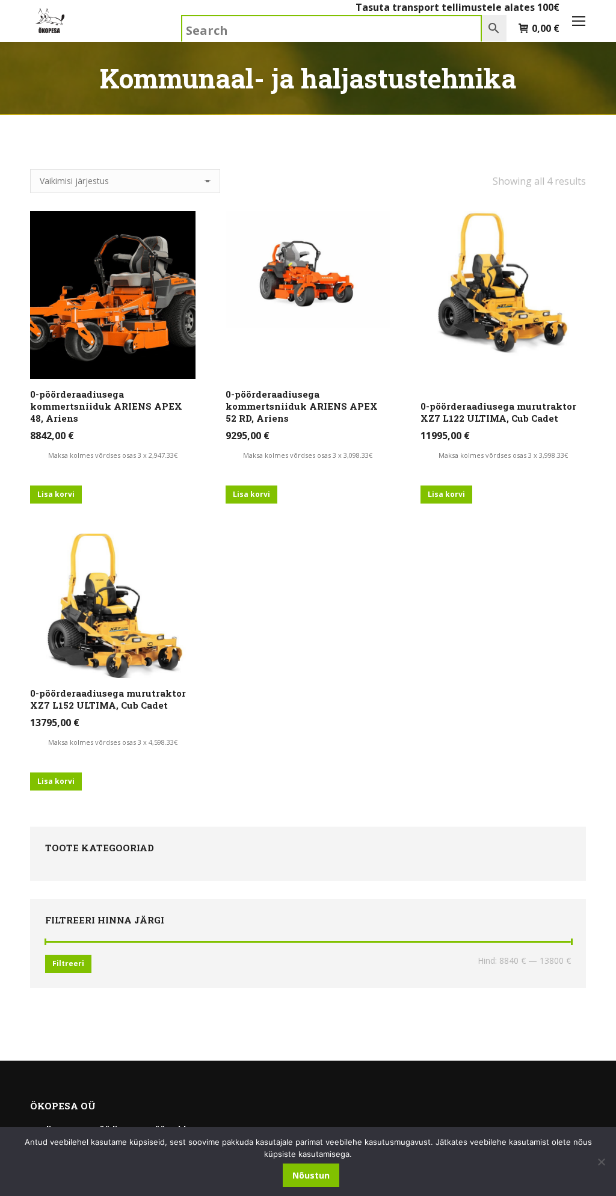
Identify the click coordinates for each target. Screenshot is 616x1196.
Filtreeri (68, 963)
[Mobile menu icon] (578, 21)
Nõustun (311, 1175)
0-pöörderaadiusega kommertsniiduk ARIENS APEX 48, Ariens (106, 406)
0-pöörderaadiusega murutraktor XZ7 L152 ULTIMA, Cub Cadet (108, 699)
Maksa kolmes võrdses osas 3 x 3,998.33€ (503, 455)
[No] (601, 1162)
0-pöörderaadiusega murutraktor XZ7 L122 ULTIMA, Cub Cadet (498, 412)
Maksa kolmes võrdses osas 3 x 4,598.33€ (112, 742)
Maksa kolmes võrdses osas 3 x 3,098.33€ (307, 455)
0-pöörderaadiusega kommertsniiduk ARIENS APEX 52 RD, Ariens (302, 406)
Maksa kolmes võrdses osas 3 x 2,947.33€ (112, 455)
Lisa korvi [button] (56, 494)
